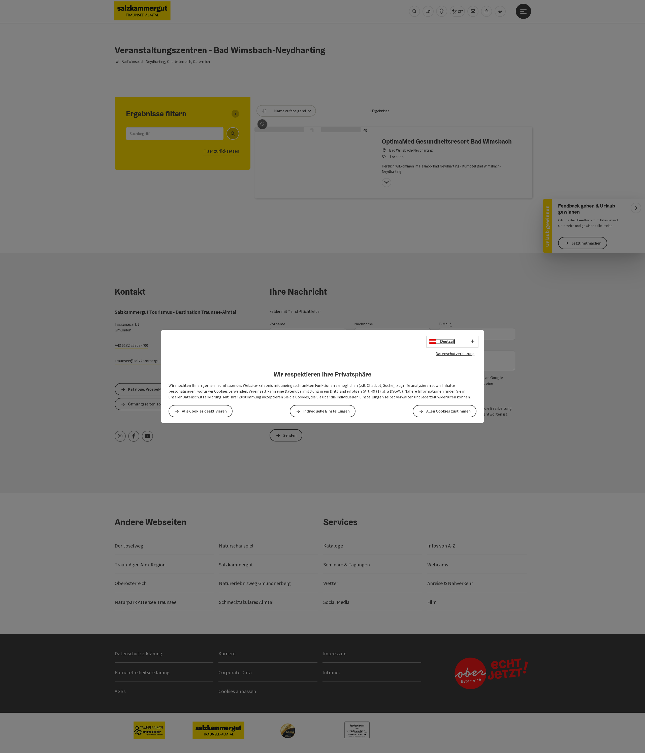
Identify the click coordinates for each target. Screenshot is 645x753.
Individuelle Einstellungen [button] (326, 411)
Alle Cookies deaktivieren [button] (204, 411)
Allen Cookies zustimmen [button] (448, 411)
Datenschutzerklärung (455, 353)
